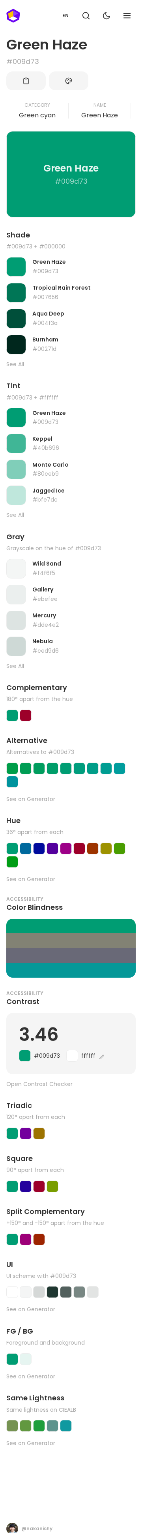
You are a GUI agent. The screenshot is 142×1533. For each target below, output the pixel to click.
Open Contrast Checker (39, 1084)
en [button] (65, 15)
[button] (86, 15)
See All (15, 364)
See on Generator (30, 799)
